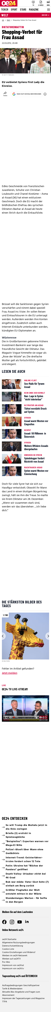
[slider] (16, 717)
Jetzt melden (9, 673)
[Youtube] (19, 922)
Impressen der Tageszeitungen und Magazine (23, 998)
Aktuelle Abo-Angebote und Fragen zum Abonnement (21, 993)
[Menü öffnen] (48, 9)
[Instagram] (12, 922)
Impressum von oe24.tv (13, 968)
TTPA (4, 1001)
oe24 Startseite (9, 939)
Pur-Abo (6, 962)
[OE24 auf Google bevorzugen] (45, 94)
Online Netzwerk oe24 (13, 929)
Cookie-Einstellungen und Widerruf (18, 952)
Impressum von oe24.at (13, 965)
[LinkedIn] (27, 922)
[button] (6, 717)
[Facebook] (4, 922)
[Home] (3, 20)
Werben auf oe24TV (11, 959)
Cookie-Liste (8, 949)
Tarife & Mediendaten (12, 989)
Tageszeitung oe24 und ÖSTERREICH (19, 976)
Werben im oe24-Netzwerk (14, 955)
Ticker (4, 9)
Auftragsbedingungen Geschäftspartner (20, 985)
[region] (25, 638)
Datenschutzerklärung (12, 946)
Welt (4, 15)
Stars (23, 9)
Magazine (34, 9)
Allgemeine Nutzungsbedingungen (18, 942)
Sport (14, 9)
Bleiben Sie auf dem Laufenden (17, 911)
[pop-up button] (40, 717)
